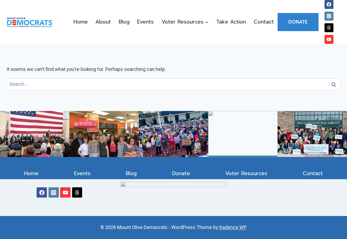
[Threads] (328, 27)
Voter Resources (246, 173)
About (103, 22)
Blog (124, 22)
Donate (298, 21)
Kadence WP (233, 227)
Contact (264, 22)
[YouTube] (328, 39)
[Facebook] (328, 4)
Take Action (231, 22)
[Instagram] (328, 16)
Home (80, 22)
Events (145, 22)
